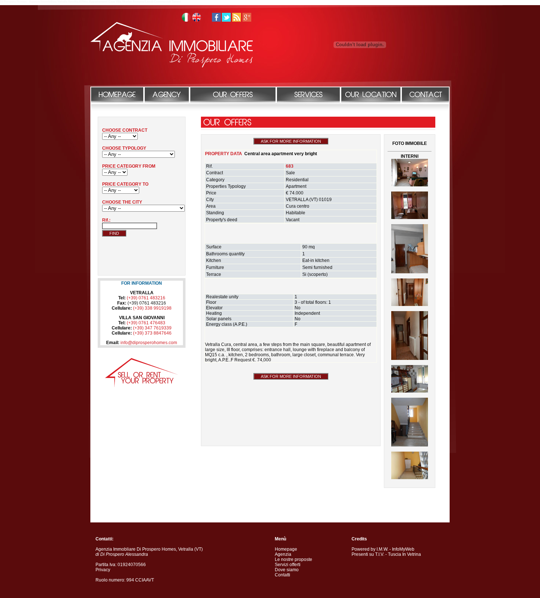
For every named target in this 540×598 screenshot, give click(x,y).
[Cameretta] (409, 271)
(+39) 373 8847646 (152, 333)
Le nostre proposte (293, 559)
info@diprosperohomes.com (148, 342)
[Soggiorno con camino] (409, 184)
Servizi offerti (287, 564)
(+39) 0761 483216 (146, 297)
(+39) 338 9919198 (152, 308)
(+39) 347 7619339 (152, 328)
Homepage (286, 549)
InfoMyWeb (403, 549)
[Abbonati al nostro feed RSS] (236, 20)
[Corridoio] (409, 304)
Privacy (103, 569)
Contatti (282, 574)
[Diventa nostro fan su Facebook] (216, 20)
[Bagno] (409, 217)
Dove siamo (287, 569)
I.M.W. (382, 549)
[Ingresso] (409, 445)
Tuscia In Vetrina (404, 554)
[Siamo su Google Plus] (246, 20)
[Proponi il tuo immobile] (141, 386)
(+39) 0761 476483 (146, 322)
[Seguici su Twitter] (226, 20)
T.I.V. (379, 554)
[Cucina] (409, 391)
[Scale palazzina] (409, 477)
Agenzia (283, 554)
